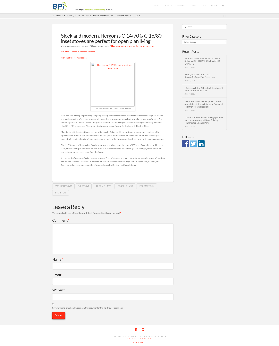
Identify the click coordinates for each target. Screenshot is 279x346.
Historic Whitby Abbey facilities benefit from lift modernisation (204, 89)
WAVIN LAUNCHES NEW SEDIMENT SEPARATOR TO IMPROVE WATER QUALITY (203, 61)
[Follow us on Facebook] (185, 143)
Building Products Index (140, 338)
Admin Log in (139, 342)
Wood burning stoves (123, 46)
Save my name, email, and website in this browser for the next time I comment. (87, 308)
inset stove (60, 193)
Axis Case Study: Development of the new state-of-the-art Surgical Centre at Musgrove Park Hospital (204, 104)
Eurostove (83, 186)
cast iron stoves (63, 186)
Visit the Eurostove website (74, 57)
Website (59, 290)
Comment (60, 220)
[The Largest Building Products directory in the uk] (87, 6)
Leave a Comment (146, 46)
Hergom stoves (146, 186)
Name (57, 259)
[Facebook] (136, 329)
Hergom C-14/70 (103, 186)
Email (57, 275)
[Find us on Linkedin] (201, 143)
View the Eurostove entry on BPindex (78, 51)
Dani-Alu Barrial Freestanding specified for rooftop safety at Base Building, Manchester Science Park (204, 120)
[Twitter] (143, 329)
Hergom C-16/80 (125, 186)
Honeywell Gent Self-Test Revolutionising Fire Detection (200, 76)
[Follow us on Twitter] (193, 143)
